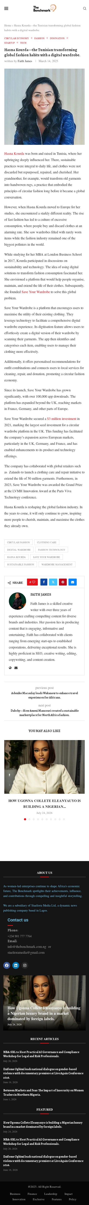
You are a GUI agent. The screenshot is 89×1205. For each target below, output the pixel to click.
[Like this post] (33, 582)
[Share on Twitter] (53, 582)
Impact (69, 1194)
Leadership (50, 1194)
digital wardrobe (19, 549)
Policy (72, 1199)
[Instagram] (24, 965)
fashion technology (51, 549)
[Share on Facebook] (43, 582)
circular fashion (18, 542)
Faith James (25, 61)
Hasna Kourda (14, 153)
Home (7, 25)
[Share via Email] (72, 582)
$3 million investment (61, 418)
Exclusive (38, 1199)
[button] (8, 780)
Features (57, 1199)
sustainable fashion (20, 564)
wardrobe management (57, 564)
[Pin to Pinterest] (63, 582)
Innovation (19, 1199)
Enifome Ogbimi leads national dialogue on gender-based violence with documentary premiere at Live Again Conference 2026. (43, 1073)
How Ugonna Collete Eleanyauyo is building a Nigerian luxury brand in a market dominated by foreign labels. (44, 1013)
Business (15, 1194)
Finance (32, 1194)
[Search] (85, 9)
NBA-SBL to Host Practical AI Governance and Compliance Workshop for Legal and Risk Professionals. (41, 1054)
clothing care (46, 542)
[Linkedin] (15, 965)
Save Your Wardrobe (36, 291)
